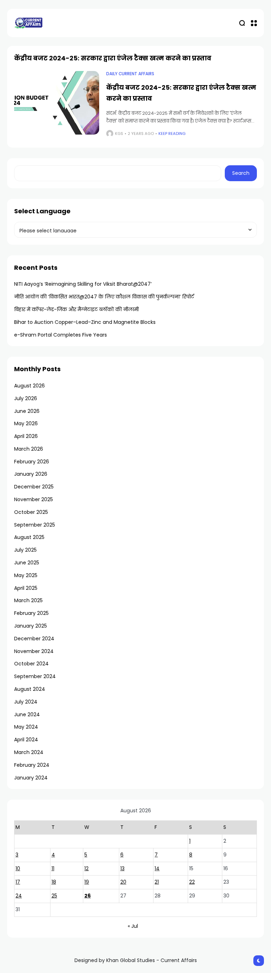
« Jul (133, 926)
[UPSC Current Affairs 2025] (28, 23)
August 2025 (29, 537)
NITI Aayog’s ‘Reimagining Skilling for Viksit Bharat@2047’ (83, 283)
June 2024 (27, 714)
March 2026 (28, 448)
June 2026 (27, 411)
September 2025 (34, 524)
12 (86, 868)
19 (86, 881)
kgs (119, 133)
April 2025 (25, 588)
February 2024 (31, 765)
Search (240, 173)
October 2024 (31, 663)
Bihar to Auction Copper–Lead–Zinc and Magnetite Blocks (85, 322)
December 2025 (34, 486)
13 (122, 868)
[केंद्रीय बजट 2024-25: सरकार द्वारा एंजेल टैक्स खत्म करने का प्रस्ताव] (56, 103)
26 (87, 895)
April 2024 (26, 739)
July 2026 (25, 398)
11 (53, 868)
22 (192, 881)
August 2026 (29, 385)
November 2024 (34, 651)
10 (18, 868)
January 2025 (30, 625)
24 (19, 895)
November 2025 (33, 499)
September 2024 (35, 676)
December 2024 (34, 638)
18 (54, 881)
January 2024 (31, 777)
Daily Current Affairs (130, 74)
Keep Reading (172, 133)
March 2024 (28, 752)
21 (157, 881)
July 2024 (25, 701)
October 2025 (31, 512)
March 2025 (28, 600)
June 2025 (26, 562)
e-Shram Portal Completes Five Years (60, 334)
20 (123, 881)
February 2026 (31, 461)
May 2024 (26, 726)
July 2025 (25, 549)
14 (157, 868)
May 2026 (26, 423)
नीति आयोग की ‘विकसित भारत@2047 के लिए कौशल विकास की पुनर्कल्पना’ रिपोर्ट (104, 296)
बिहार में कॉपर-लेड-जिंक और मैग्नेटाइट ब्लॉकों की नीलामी (76, 309)
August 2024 (29, 689)
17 (18, 881)
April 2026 (26, 436)
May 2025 (25, 575)
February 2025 (31, 613)
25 (54, 895)
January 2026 (30, 473)
